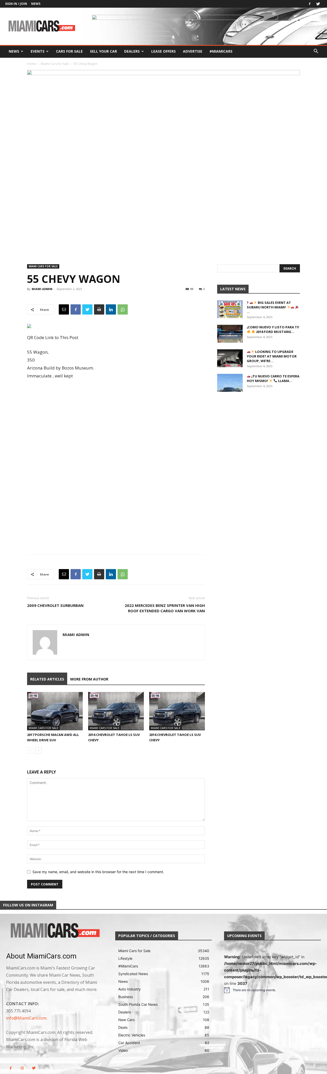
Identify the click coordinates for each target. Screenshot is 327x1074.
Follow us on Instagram (28, 905)
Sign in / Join (16, 4)
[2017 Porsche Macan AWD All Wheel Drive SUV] (55, 711)
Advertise (192, 51)
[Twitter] (318, 4)
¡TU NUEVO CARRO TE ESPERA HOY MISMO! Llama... (273, 378)
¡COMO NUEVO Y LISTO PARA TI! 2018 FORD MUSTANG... (273, 329)
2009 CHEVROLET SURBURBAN (55, 605)
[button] (316, 51)
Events (37, 51)
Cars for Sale (69, 51)
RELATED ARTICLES (47, 679)
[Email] (64, 309)
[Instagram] (22, 1068)
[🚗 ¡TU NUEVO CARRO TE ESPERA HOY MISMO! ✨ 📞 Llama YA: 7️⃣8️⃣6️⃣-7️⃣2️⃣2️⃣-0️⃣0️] (230, 383)
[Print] (99, 309)
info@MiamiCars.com (26, 1018)
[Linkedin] (111, 309)
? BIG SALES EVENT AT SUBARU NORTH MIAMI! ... (269, 307)
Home (31, 64)
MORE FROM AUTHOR (89, 679)
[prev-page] (30, 750)
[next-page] (38, 750)
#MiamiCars (220, 51)
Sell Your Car (103, 51)
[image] (54, 931)
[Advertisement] (116, 424)
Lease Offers (163, 51)
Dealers (132, 51)
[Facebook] (309, 4)
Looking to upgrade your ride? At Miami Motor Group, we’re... (272, 356)
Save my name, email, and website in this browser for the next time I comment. (98, 872)
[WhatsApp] (123, 309)
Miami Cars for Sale (55, 64)
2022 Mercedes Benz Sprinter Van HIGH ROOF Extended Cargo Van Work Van (165, 608)
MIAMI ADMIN (42, 289)
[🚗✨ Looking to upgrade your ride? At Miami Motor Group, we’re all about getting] (230, 358)
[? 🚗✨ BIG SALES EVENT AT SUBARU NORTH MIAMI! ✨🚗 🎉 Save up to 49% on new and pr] (230, 309)
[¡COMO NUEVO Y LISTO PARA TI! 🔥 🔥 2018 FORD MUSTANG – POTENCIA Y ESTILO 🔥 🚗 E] (230, 334)
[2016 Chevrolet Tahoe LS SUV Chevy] (116, 711)
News (35, 4)
